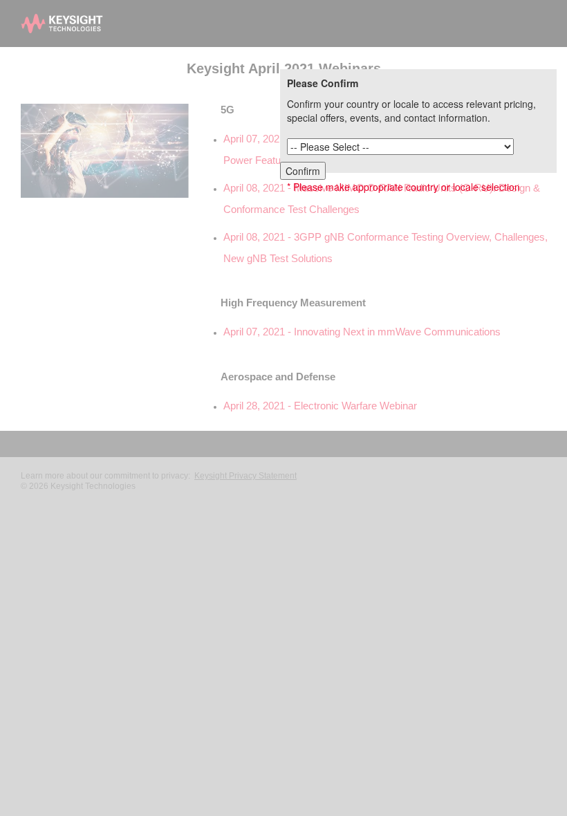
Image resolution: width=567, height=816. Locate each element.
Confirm (303, 171)
